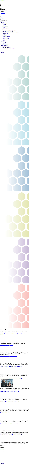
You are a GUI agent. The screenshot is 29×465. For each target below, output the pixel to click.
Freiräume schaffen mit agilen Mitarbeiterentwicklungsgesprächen (12, 378)
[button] (14, 2)
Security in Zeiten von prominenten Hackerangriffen (9, 391)
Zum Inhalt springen (2, 0)
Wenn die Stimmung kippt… (5, 412)
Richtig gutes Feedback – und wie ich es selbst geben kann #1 (11, 434)
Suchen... (1, 4)
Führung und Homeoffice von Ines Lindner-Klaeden (9, 401)
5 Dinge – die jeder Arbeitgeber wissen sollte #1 (8, 356)
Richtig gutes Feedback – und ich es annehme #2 (8, 423)
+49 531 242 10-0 (3, 13)
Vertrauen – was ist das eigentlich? (6, 345)
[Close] (0, 19)
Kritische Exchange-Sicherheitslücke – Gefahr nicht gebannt (11, 366)
